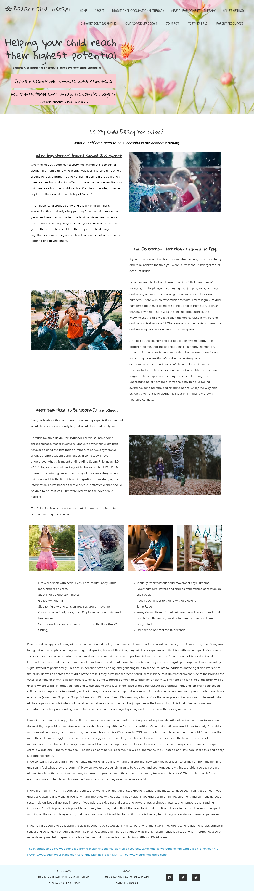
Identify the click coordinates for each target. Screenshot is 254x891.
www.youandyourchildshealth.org (60, 854)
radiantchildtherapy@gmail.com (68, 876)
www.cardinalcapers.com (148, 854)
